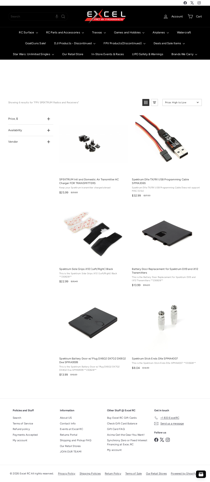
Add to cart (93, 170)
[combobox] (38, 16)
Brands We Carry (182, 54)
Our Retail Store (72, 54)
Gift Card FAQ (116, 429)
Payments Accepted (25, 434)
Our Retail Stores (70, 446)
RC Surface (27, 32)
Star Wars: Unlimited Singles (32, 54)
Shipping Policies (90, 473)
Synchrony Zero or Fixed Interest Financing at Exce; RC (127, 442)
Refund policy (21, 429)
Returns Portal (68, 434)
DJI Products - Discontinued (73, 43)
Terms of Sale (133, 473)
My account (20, 440)
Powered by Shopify (183, 473)
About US (66, 417)
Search (17, 417)
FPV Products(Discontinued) (123, 43)
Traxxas (97, 32)
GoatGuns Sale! (35, 43)
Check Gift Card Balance (122, 423)
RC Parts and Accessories (63, 32)
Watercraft (184, 32)
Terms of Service (23, 423)
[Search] (63, 16)
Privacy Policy (66, 473)
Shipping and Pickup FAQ (75, 440)
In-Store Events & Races (107, 54)
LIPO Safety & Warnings (147, 54)
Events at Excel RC (71, 429)
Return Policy (113, 473)
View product (166, 170)
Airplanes (159, 32)
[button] (57, 16)
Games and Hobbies (128, 32)
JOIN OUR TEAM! (71, 451)
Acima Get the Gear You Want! (126, 434)
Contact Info (68, 423)
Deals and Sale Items (168, 43)
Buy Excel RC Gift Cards (122, 417)
